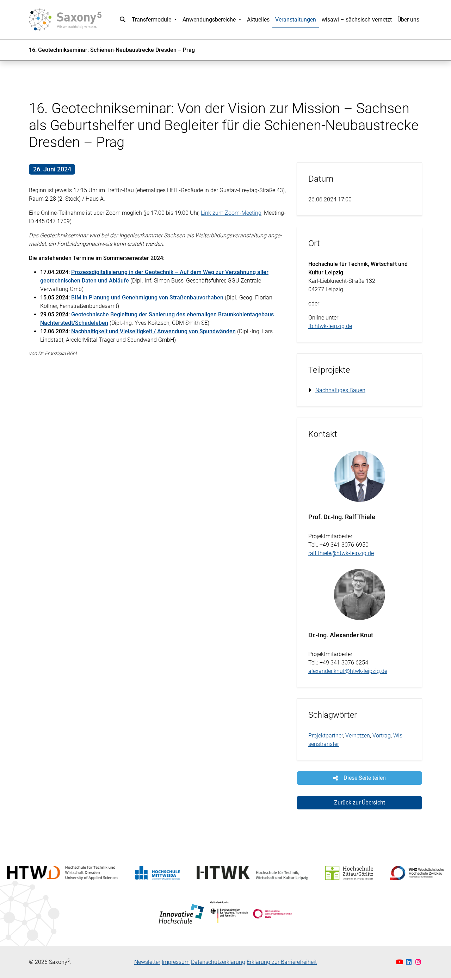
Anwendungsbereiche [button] (210, 19)
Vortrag (381, 735)
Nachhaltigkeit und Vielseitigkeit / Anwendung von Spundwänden (153, 331)
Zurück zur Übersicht (359, 802)
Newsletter (147, 962)
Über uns (408, 19)
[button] (122, 20)
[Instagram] (418, 962)
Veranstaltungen (295, 19)
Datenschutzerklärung (218, 962)
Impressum (176, 962)
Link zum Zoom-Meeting (231, 212)
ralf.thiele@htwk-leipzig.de (341, 553)
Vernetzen (357, 735)
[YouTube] (400, 962)
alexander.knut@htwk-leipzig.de (347, 671)
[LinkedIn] (409, 962)
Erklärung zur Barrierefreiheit (282, 962)
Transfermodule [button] (152, 19)
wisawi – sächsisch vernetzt (357, 19)
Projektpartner (325, 735)
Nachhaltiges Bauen (340, 390)
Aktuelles (258, 19)
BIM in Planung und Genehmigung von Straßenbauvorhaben (147, 297)
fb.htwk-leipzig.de (330, 326)
